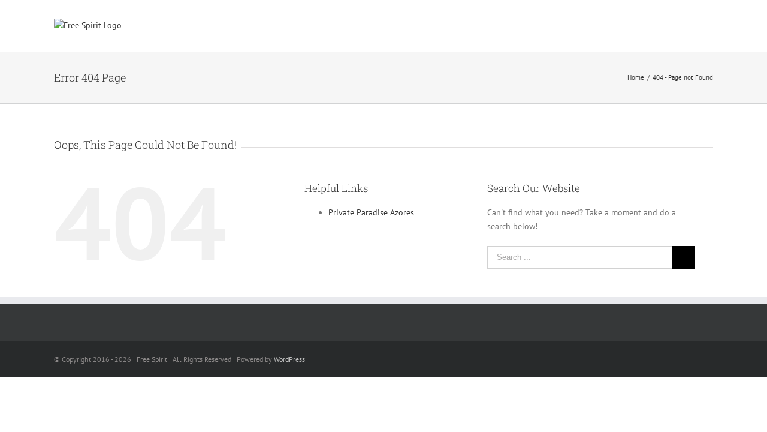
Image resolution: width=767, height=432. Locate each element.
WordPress (289, 359)
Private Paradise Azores (371, 212)
